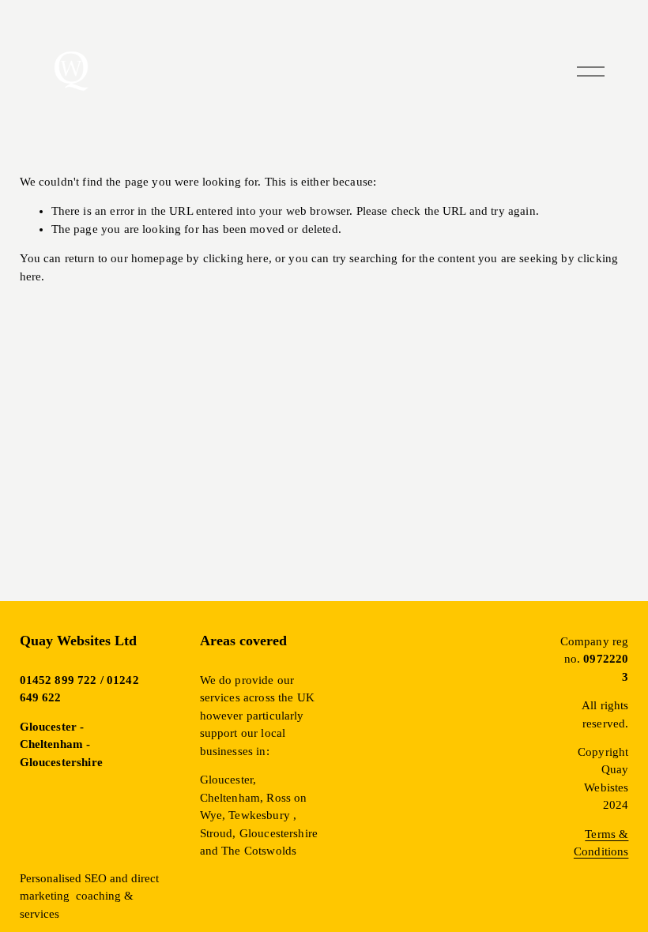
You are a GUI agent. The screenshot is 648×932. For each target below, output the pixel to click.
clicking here (236, 258)
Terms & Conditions (601, 843)
